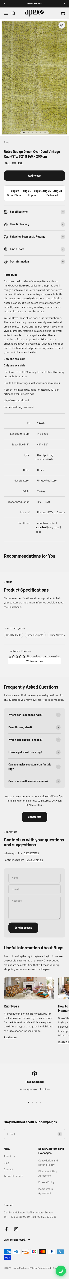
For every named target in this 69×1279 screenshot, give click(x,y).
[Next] (64, 4)
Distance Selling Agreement (47, 1173)
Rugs (7, 142)
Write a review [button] (34, 661)
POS (32, 1268)
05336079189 (31, 853)
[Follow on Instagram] (16, 1229)
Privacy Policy (46, 1182)
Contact (8, 1169)
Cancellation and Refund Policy (48, 1162)
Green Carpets (35, 634)
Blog (6, 1162)
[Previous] (4, 4)
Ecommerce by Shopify (49, 1268)
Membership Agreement (45, 1191)
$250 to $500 (13, 634)
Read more (10, 1037)
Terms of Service (13, 1176)
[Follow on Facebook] (6, 1229)
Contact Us (34, 816)
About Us (9, 1156)
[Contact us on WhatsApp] (61, 1271)
